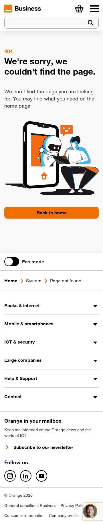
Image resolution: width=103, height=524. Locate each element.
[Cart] (79, 8)
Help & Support (20, 378)
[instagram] (10, 476)
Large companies (23, 360)
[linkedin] (25, 476)
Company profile (64, 515)
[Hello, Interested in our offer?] (90, 511)
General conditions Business (30, 505)
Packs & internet (22, 305)
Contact (13, 396)
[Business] (94, 8)
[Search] (91, 23)
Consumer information (24, 515)
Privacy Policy (73, 505)
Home (10, 280)
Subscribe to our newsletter (43, 447)
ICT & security (19, 342)
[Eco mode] (11, 261)
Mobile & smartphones (29, 323)
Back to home (52, 212)
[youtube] (41, 476)
